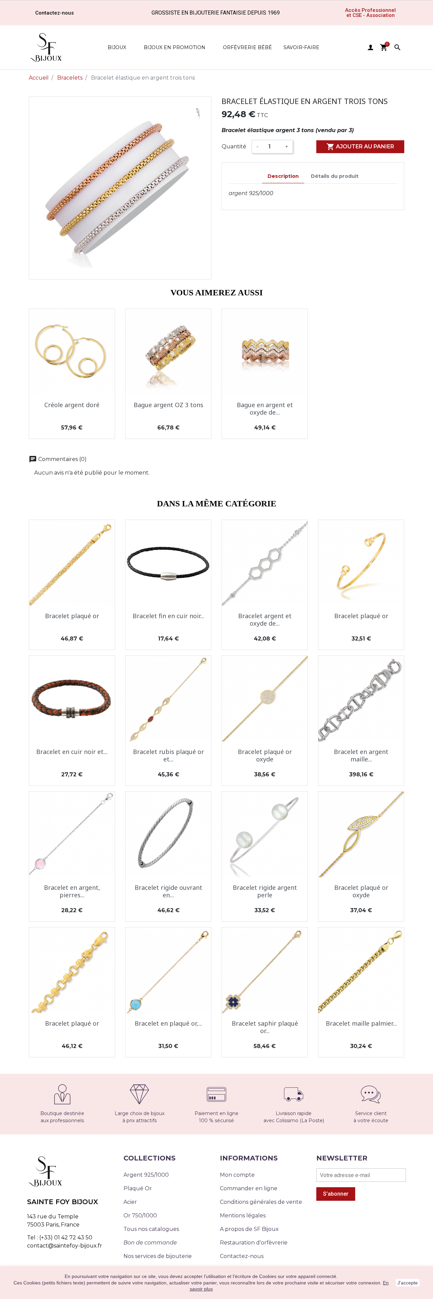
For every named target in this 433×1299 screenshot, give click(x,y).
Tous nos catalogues (151, 1229)
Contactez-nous (242, 1256)
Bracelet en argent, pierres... (72, 891)
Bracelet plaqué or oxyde (265, 755)
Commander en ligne (248, 1188)
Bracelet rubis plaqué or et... (168, 755)
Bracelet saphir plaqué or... (265, 1027)
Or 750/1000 (140, 1215)
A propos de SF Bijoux (249, 1229)
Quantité (234, 146)
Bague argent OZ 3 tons (168, 405)
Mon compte (237, 1175)
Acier (130, 1202)
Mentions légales (243, 1215)
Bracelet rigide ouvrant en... (168, 891)
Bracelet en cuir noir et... (72, 752)
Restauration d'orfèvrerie (254, 1242)
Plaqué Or (137, 1188)
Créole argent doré (71, 405)
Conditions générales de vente (261, 1202)
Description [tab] (283, 176)
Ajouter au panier (360, 147)
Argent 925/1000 (146, 1175)
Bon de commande (150, 1242)
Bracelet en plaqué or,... (168, 1023)
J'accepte (407, 1282)
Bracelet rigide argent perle (265, 891)
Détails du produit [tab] (335, 176)
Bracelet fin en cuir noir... (168, 616)
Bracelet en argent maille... (361, 755)
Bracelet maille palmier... (361, 1023)
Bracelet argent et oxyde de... (265, 619)
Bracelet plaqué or (72, 616)
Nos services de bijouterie (157, 1256)
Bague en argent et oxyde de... (265, 408)
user (370, 47)
